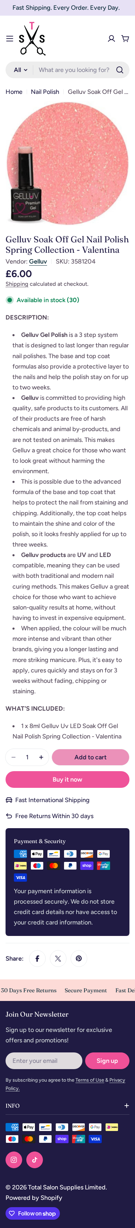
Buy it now (67, 779)
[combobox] (67, 70)
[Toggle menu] (10, 38)
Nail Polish (45, 92)
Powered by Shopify (34, 1198)
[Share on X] (58, 958)
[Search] (120, 70)
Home (14, 92)
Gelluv (38, 261)
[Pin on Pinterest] (79, 958)
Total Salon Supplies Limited (67, 1187)
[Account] (111, 38)
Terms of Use (89, 1080)
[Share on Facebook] (37, 958)
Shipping (17, 284)
